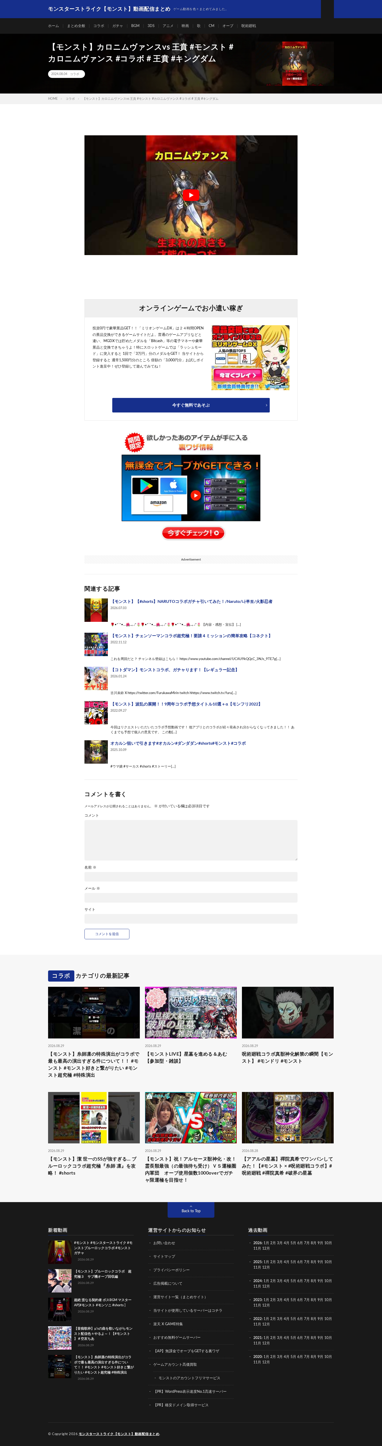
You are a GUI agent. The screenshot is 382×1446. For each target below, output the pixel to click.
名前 (90, 867)
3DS (151, 26)
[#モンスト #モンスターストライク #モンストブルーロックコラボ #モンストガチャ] (59, 1252)
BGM (135, 26)
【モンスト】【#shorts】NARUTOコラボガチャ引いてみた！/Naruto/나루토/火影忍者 (191, 601)
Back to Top (191, 1211)
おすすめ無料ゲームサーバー (177, 1338)
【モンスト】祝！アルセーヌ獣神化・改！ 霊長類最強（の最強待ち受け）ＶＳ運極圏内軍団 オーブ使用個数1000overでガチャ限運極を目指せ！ (191, 1170)
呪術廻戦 (248, 26)
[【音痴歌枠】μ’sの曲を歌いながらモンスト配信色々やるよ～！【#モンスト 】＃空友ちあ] (59, 1338)
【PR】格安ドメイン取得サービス (181, 1405)
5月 (293, 1243)
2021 (257, 1338)
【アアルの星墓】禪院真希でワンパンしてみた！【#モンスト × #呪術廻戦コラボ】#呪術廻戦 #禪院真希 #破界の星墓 (287, 1166)
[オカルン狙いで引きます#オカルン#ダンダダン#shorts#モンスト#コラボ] (96, 752)
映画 (185, 26)
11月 (257, 1267)
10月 (328, 1262)
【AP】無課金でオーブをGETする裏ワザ (186, 1351)
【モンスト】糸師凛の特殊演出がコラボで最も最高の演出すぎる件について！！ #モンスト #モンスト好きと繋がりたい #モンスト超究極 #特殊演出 (94, 1065)
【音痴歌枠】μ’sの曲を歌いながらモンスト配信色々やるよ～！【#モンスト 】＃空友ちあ (103, 1334)
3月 (280, 1243)
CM (211, 26)
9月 (320, 1262)
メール (92, 888)
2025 (257, 1262)
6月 (300, 1243)
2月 (273, 1243)
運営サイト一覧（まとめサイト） (180, 1297)
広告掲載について (167, 1283)
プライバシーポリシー (171, 1270)
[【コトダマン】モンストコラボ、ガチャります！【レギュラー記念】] (96, 678)
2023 (257, 1300)
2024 (257, 1281)
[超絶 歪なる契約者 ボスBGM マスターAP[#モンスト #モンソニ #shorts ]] (59, 1309)
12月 (266, 1267)
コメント (91, 815)
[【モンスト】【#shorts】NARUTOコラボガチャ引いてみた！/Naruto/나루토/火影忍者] (96, 610)
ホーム (53, 26)
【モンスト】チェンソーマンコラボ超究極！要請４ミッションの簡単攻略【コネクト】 (191, 636)
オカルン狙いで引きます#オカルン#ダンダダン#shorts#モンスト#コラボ (178, 743)
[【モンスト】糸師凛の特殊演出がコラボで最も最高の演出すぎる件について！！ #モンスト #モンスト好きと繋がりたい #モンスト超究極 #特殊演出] (59, 1366)
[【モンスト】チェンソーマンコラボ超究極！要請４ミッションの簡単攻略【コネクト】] (96, 644)
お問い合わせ (164, 1243)
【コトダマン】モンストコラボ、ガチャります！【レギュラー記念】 (174, 670)
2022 (257, 1319)
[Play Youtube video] (191, 195)
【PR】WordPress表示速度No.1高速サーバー (190, 1392)
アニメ (168, 26)
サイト (89, 909)
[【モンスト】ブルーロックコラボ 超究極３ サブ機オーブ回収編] (59, 1280)
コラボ (98, 26)
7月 (307, 1243)
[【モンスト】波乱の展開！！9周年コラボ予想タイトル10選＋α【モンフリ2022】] (96, 712)
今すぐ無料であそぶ (191, 405)
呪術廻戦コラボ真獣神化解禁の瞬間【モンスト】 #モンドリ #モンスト (287, 1058)
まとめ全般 (76, 26)
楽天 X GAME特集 (168, 1324)
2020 (257, 1357)
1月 (266, 1243)
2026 (257, 1243)
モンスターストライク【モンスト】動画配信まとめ (119, 1434)
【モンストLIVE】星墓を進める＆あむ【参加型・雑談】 (186, 1058)
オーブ (227, 26)
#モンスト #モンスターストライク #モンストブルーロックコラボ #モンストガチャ (103, 1248)
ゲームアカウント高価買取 (175, 1365)
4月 (286, 1243)
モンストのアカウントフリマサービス (189, 1378)
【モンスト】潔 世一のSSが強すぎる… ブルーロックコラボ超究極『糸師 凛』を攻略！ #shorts (92, 1166)
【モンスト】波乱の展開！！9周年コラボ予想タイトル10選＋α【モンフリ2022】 (186, 704)
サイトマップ (164, 1256)
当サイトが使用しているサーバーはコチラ (187, 1310)
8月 (314, 1243)
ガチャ (117, 26)
